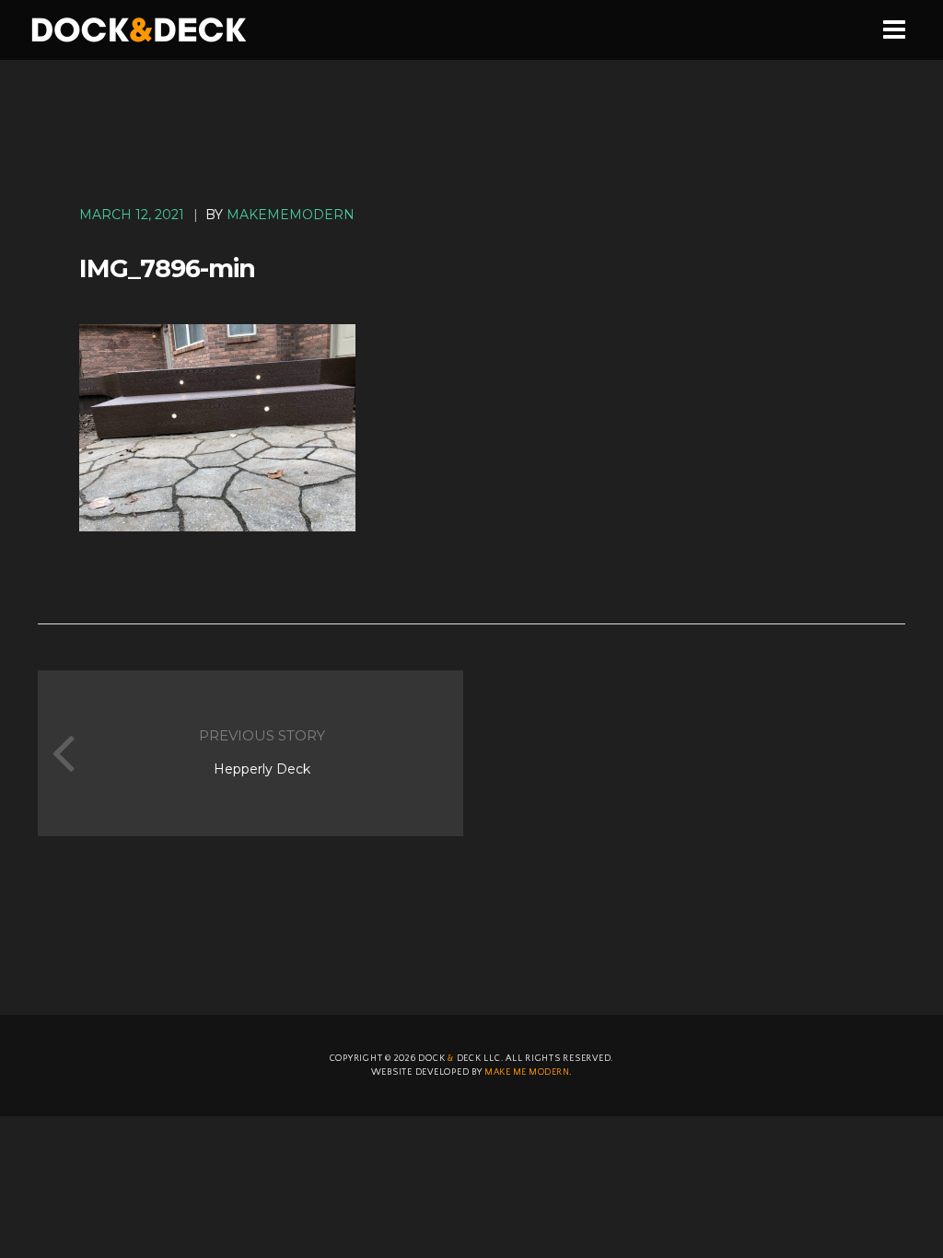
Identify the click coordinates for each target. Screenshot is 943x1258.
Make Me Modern (526, 1072)
